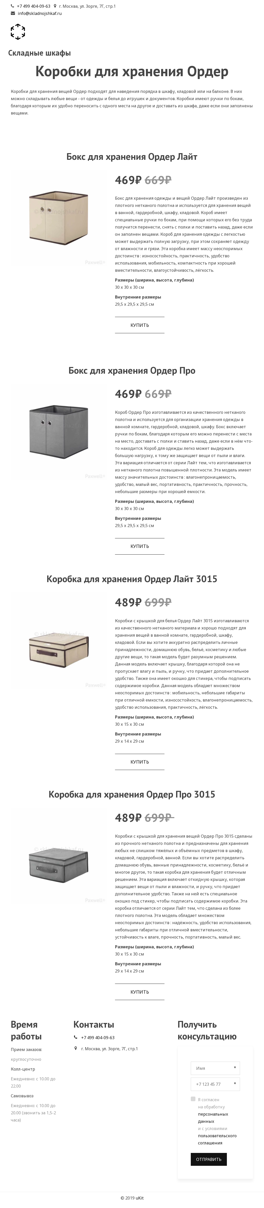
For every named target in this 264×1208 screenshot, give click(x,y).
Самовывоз (194, 40)
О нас (223, 40)
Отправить (208, 1159)
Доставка (160, 40)
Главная (97, 40)
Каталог (126, 40)
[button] (139, 325)
